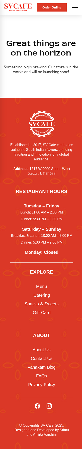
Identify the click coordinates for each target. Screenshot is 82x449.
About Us (42, 349)
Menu (41, 286)
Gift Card (42, 312)
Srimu (64, 430)
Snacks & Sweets (42, 303)
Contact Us (41, 358)
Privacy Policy (41, 384)
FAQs (41, 375)
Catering (41, 295)
